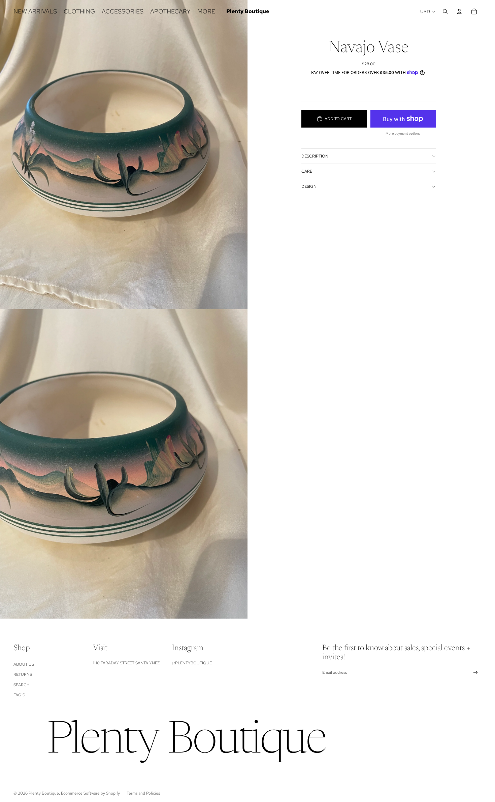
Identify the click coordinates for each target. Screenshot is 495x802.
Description (314, 156)
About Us (23, 664)
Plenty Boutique (44, 793)
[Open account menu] (459, 11)
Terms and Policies (143, 793)
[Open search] (445, 11)
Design (309, 186)
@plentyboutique (192, 663)
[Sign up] (476, 672)
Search (21, 685)
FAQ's (19, 695)
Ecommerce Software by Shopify (90, 793)
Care (306, 171)
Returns (22, 674)
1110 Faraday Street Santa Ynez (126, 663)
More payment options (403, 133)
